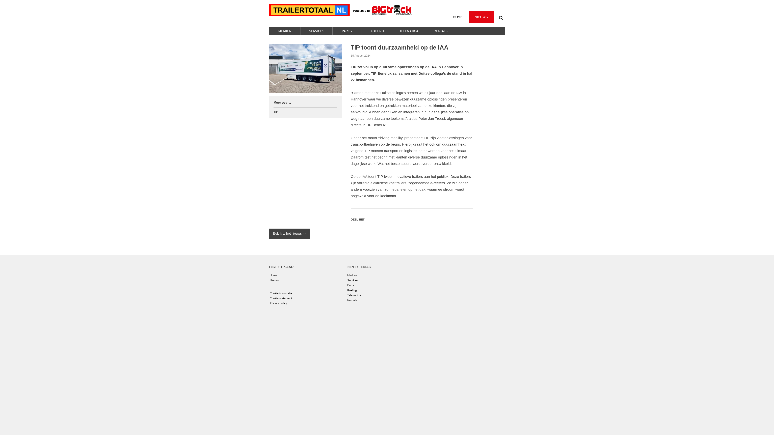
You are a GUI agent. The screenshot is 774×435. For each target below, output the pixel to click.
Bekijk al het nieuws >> (289, 233)
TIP (276, 112)
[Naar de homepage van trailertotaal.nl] (310, 9)
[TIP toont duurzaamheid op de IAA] (305, 68)
